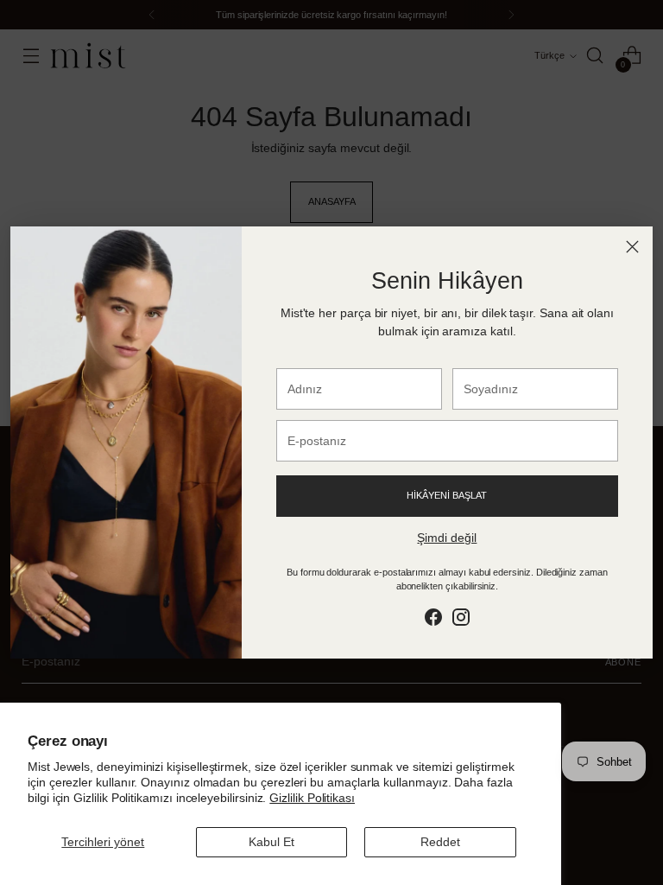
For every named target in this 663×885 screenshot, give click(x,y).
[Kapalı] (632, 246)
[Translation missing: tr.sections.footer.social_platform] (433, 620)
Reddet (440, 842)
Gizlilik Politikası (312, 798)
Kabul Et (271, 842)
